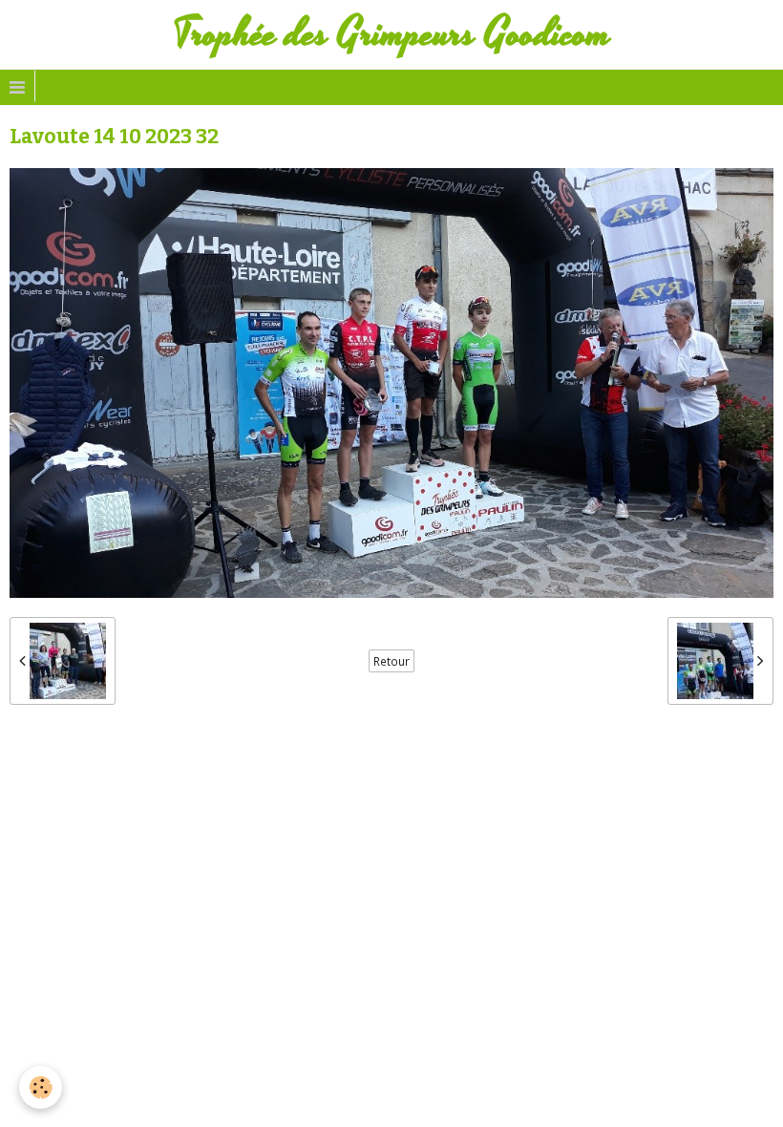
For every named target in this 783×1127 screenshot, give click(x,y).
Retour (391, 661)
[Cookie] (40, 1087)
